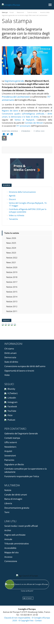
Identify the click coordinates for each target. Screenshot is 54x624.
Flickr (10, 415)
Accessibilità (10, 548)
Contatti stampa (12, 437)
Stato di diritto (11, 361)
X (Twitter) (12, 393)
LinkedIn (11, 397)
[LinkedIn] (12, 134)
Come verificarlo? (27, 591)
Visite (7, 375)
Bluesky (11, 388)
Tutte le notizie (11, 233)
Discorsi (12, 199)
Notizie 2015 (11, 291)
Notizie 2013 (11, 301)
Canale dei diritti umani (15, 494)
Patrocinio (9, 459)
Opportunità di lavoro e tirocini (19, 370)
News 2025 (11, 243)
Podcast (11, 419)
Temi (6, 512)
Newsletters (10, 446)
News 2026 (11, 238)
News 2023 (11, 252)
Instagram (12, 402)
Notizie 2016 (11, 287)
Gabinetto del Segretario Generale (21, 433)
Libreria (8, 503)
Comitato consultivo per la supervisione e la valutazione (25, 470)
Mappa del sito (11, 552)
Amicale (8, 539)
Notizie (7, 490)
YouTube (11, 410)
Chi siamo (9, 348)
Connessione (10, 561)
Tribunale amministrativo (16, 543)
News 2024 (11, 248)
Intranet (28, 598)
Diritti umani (10, 353)
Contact (38, 620)
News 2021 (11, 262)
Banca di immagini (13, 498)
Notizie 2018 (11, 277)
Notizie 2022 (11, 257)
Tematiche (13, 219)
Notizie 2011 (11, 311)
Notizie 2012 (11, 306)
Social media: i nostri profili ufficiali (21, 525)
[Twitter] (8, 134)
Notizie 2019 (11, 272)
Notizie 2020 (11, 267)
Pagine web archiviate (14, 534)
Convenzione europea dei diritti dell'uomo (24, 366)
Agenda (12, 195)
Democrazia (10, 357)
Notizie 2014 (11, 296)
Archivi (7, 530)
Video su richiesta (16, 215)
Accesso (8, 556)
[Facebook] (4, 134)
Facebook (12, 406)
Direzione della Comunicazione (22, 192)
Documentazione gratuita (16, 507)
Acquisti (8, 451)
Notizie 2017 (11, 282)
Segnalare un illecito (14, 464)
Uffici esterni (10, 442)
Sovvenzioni (10, 455)
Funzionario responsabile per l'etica (21, 476)
